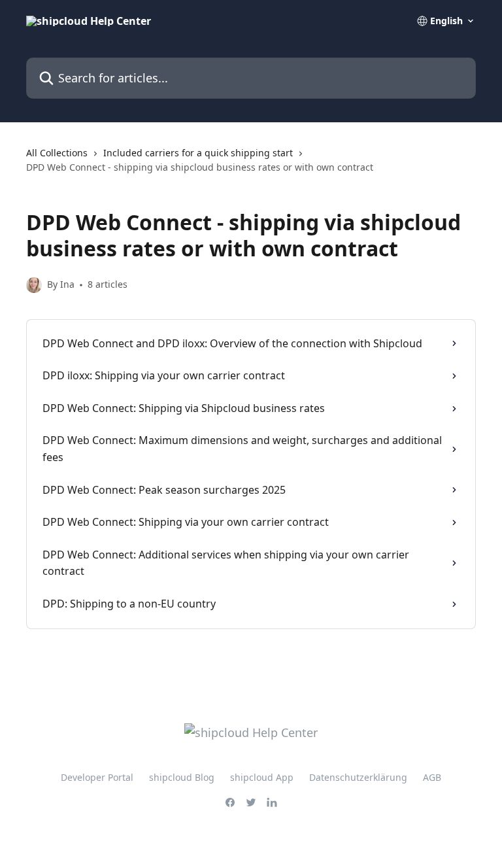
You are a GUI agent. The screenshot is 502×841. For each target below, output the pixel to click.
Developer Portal (97, 777)
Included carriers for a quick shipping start (198, 152)
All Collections (57, 152)
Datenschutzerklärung (358, 777)
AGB (432, 777)
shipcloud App (261, 777)
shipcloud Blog (181, 777)
